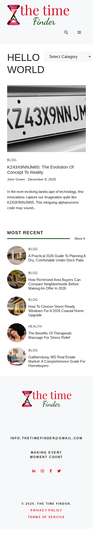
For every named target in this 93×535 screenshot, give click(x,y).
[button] (66, 32)
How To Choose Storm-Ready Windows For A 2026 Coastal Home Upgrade (56, 310)
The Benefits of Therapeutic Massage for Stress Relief (50, 335)
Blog (12, 160)
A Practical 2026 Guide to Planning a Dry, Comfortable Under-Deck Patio (57, 258)
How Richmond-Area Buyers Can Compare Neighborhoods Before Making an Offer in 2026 (54, 284)
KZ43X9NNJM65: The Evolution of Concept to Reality (40, 170)
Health (35, 326)
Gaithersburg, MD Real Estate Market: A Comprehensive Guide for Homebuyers (56, 361)
